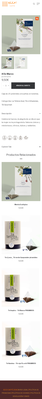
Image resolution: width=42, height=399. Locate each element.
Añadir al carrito (23, 85)
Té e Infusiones (31, 101)
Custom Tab (6, 147)
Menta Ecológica (21, 204)
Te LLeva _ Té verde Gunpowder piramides (21, 257)
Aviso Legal (23, 390)
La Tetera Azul (18, 101)
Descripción (7, 114)
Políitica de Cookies (21, 393)
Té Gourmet (7, 105)
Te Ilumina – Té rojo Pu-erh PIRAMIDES (21, 363)
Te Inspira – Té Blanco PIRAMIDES (21, 310)
